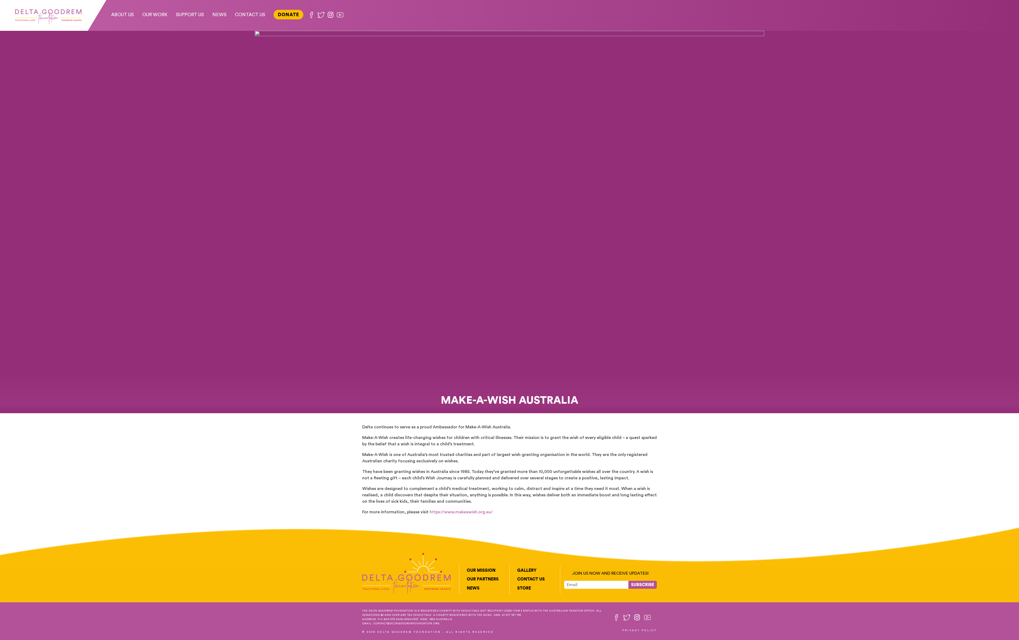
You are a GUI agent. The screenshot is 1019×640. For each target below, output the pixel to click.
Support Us (190, 14)
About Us (122, 14)
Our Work (154, 14)
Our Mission (481, 570)
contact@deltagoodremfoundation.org (406, 623)
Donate (288, 14)
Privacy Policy (639, 630)
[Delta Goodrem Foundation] (48, 15)
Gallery (527, 570)
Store (524, 588)
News (219, 14)
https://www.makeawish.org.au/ (461, 512)
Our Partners (483, 579)
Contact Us (250, 14)
